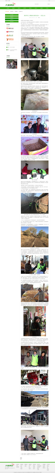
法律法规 (30, 465)
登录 (40, 472)
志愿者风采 (44, 466)
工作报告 (38, 469)
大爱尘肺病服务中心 (39, 466)
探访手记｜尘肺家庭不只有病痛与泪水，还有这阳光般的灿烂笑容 (33, 453)
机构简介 (48, 465)
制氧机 (21, 466)
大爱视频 (8, 55)
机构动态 (34, 464)
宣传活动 (25, 466)
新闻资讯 (34, 465)
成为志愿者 (44, 465)
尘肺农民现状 (17, 466)
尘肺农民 (17, 464)
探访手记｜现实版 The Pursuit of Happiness (30, 454)
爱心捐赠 (48, 469)
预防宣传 (26, 464)
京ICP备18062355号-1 (29, 472)
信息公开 (38, 464)
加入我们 (48, 470)
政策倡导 (30, 464)
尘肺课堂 (25, 465)
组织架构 (48, 466)
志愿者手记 (21, 11)
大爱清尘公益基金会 (39, 465)
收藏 (39, 17)
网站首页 (11, 11)
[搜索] (48, 4)
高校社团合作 (12, 21)
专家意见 (17, 465)
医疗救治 (21, 465)
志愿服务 (16, 11)
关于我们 (48, 464)
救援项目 (21, 464)
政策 (29, 466)
